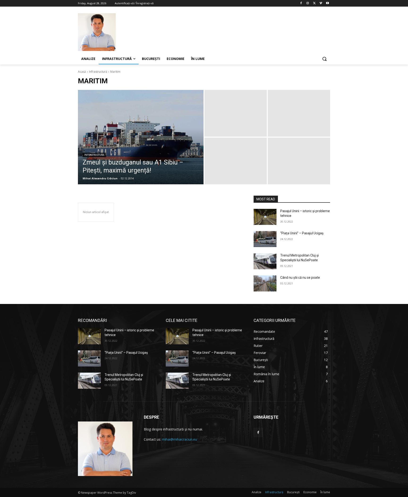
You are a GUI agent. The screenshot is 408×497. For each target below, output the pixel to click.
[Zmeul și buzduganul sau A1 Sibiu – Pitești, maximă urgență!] (141, 137)
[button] (324, 58)
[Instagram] (307, 3)
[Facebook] (301, 3)
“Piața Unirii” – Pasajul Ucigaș (301, 233)
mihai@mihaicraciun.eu (179, 439)
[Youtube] (327, 3)
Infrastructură (98, 72)
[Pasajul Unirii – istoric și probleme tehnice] (265, 217)
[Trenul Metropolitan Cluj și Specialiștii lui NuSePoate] (265, 261)
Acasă (82, 72)
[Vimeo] (320, 3)
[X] (314, 3)
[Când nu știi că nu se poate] (265, 283)
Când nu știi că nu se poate (300, 277)
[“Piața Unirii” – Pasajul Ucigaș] (265, 239)
